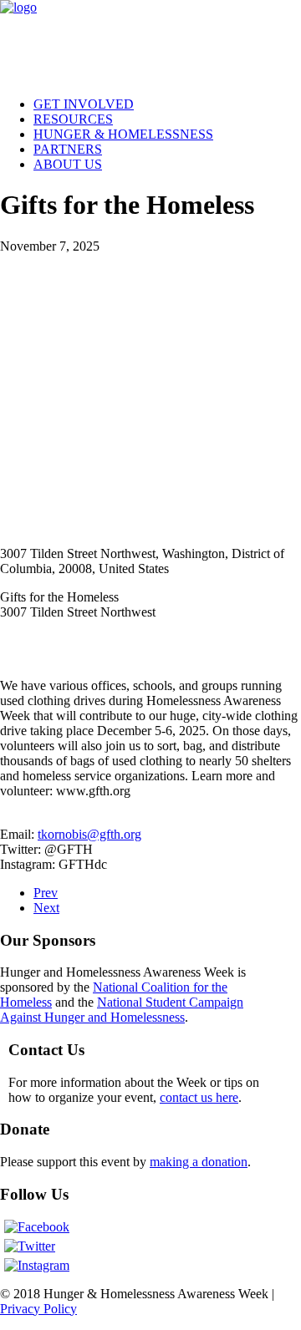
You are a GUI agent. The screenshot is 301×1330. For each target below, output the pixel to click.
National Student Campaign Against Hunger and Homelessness (121, 1009)
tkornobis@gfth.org (89, 834)
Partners (67, 149)
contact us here (199, 1097)
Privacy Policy (38, 1309)
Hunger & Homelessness (123, 134)
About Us (67, 164)
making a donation (198, 1162)
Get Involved (83, 104)
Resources (73, 119)
